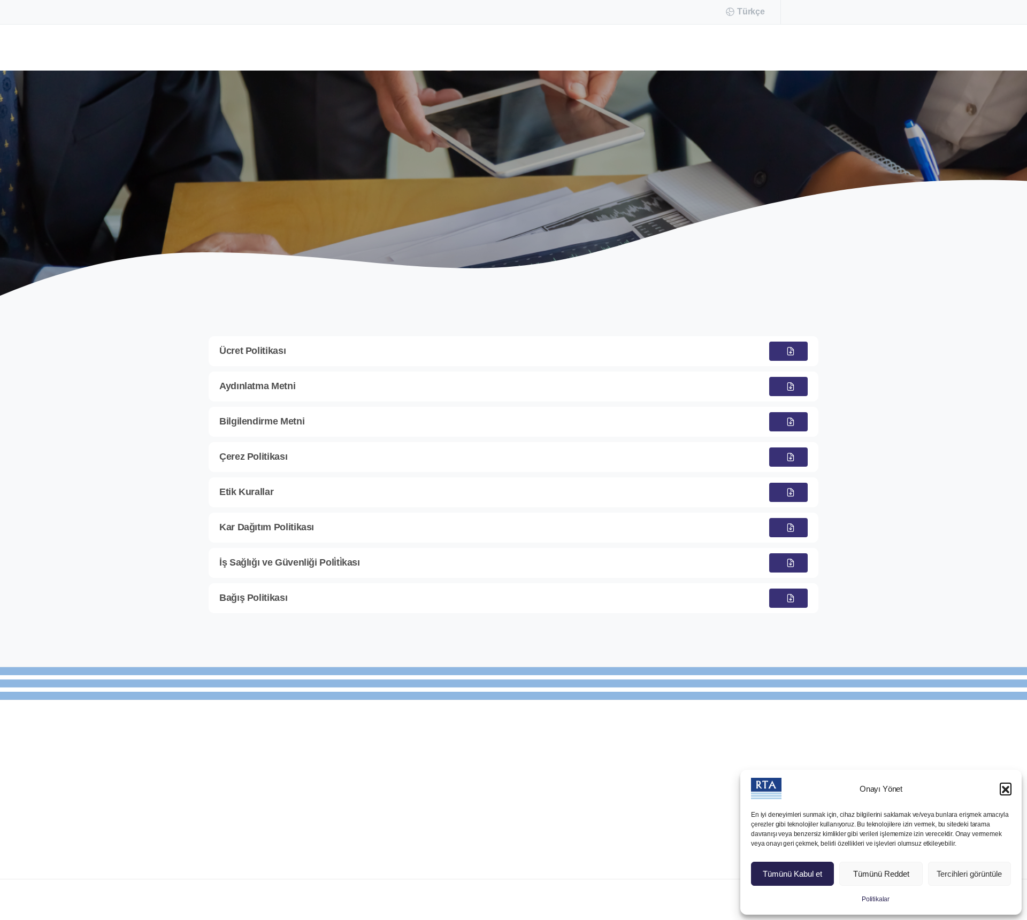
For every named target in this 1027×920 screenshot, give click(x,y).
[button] (1005, 788)
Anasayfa (477, 192)
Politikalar (876, 899)
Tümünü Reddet (881, 873)
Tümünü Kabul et (792, 873)
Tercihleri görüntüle (969, 873)
